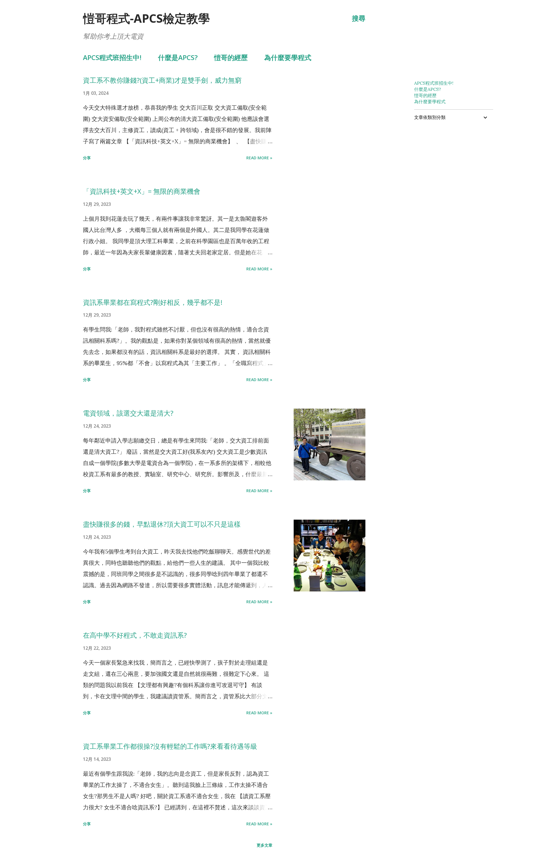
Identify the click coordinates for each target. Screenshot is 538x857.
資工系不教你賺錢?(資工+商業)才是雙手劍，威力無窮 (162, 80)
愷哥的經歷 (231, 57)
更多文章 (264, 845)
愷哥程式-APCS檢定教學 (146, 18)
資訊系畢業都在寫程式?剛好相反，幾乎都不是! (152, 302)
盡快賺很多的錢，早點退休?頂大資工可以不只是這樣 (162, 524)
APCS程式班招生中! (112, 57)
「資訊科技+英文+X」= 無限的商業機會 (141, 191)
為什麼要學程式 (287, 57)
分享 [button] (87, 157)
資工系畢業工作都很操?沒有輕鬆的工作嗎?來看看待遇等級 (170, 746)
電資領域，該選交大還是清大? (128, 413)
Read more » (259, 157)
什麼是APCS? (178, 57)
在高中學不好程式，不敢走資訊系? (135, 635)
